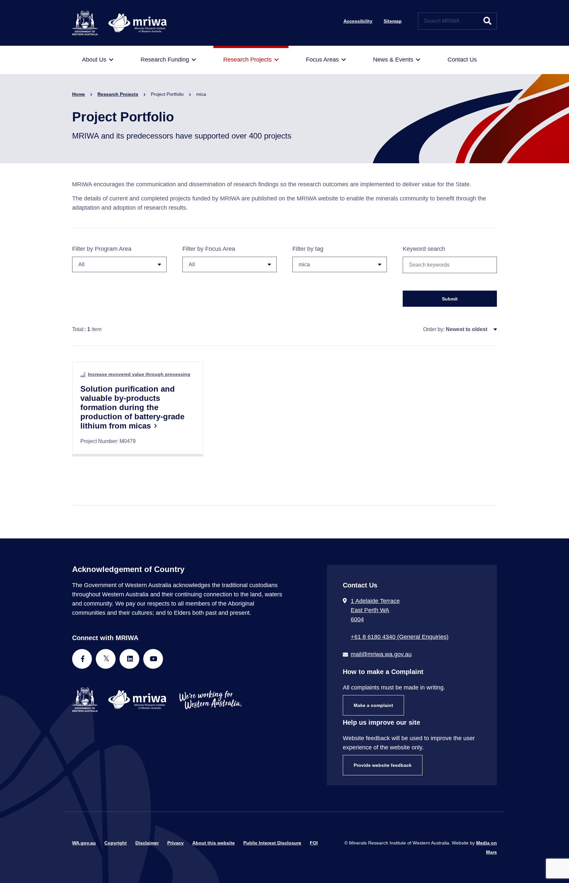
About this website (213, 842)
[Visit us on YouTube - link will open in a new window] (153, 659)
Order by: (434, 329)
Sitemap (393, 21)
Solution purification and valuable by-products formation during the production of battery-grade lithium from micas (132, 407)
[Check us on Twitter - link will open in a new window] (106, 659)
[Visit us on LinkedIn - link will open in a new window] (129, 659)
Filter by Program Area (101, 249)
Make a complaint (373, 705)
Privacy (175, 842)
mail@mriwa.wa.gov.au (381, 654)
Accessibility (357, 21)
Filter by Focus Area (208, 249)
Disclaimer (147, 842)
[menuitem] (97, 60)
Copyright (115, 842)
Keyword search (424, 249)
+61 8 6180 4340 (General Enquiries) (399, 637)
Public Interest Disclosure (272, 842)
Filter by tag (307, 249)
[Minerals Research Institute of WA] (119, 22)
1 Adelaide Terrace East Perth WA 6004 (375, 610)
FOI (314, 842)
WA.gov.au (84, 842)
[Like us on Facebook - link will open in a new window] (82, 659)
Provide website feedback (383, 765)
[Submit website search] (487, 21)
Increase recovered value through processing (139, 374)
